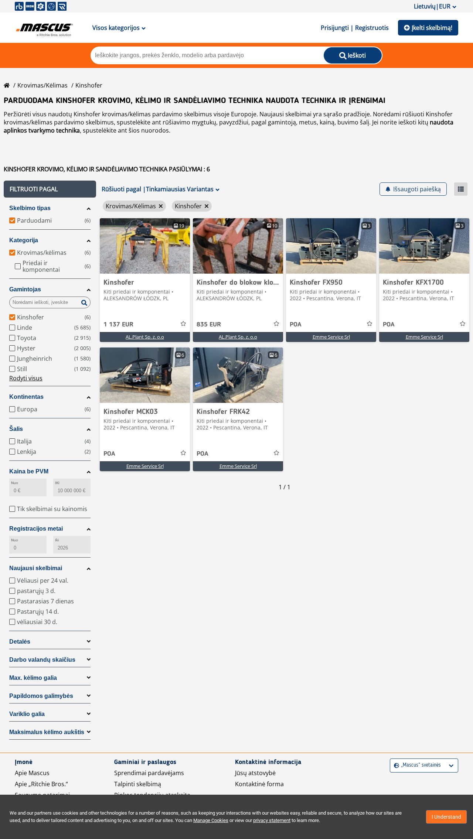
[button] (50, 189)
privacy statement (271, 820)
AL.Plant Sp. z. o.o (145, 336)
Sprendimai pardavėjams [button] (149, 773)
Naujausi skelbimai (35, 568)
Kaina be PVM (28, 471)
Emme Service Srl (331, 336)
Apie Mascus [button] (32, 773)
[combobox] (395, 765)
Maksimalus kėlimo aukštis (46, 732)
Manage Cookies (210, 820)
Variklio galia (27, 714)
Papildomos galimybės (41, 696)
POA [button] (296, 324)
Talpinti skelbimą (137, 784)
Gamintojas (25, 289)
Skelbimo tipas (30, 208)
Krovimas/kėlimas (42, 85)
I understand (446, 817)
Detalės (19, 641)
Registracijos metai (36, 528)
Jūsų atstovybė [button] (255, 773)
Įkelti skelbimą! (432, 28)
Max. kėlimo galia (33, 678)
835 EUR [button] (209, 324)
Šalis (16, 429)
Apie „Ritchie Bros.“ (41, 784)
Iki (57, 540)
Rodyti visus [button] (25, 378)
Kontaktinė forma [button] (259, 784)
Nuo (14, 483)
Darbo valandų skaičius (42, 660)
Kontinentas (26, 397)
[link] (145, 246)
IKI (57, 483)
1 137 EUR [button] (118, 324)
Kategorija (23, 240)
